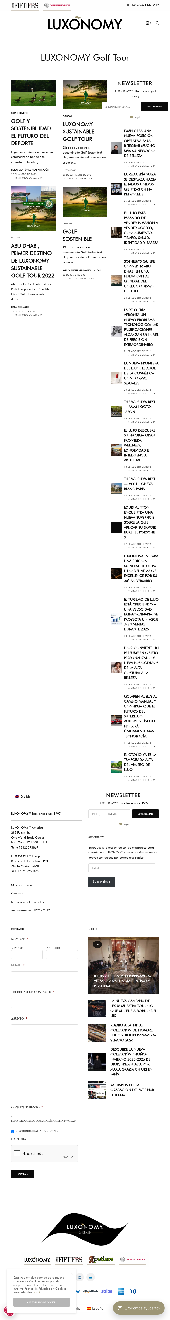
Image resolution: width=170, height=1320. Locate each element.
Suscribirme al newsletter (27, 902)
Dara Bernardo (20, 307)
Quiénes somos (21, 885)
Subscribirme (101, 881)
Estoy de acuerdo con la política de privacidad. (43, 1120)
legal (137, 117)
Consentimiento (27, 1107)
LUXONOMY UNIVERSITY (144, 5)
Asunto (19, 1018)
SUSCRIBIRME (154, 106)
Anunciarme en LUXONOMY (30, 910)
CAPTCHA (18, 1139)
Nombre (19, 939)
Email (18, 965)
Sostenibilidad (19, 113)
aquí (37, 1292)
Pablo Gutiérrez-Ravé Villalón (30, 169)
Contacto (17, 893)
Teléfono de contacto (33, 992)
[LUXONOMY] (85, 23)
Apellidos (53, 948)
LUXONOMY (69, 170)
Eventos (67, 116)
